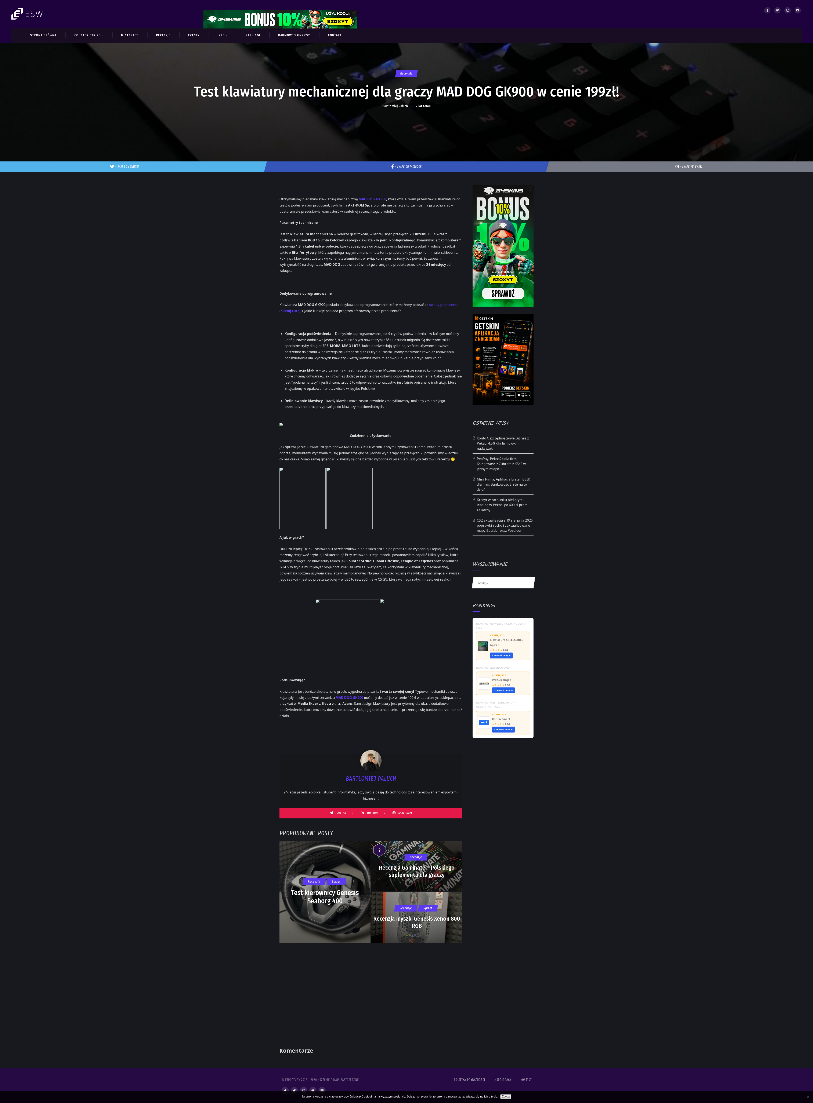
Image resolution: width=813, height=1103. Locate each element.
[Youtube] (798, 10)
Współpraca (503, 1080)
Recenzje (406, 73)
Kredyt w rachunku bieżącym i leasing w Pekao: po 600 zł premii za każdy (503, 504)
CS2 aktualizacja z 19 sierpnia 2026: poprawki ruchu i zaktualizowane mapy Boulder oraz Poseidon (505, 525)
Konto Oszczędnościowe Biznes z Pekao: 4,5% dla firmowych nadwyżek (503, 443)
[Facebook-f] (285, 1090)
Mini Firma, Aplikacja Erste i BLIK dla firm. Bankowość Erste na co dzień (503, 484)
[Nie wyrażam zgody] (808, 1097)
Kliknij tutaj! (291, 310)
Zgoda (506, 1096)
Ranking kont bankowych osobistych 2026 (495, 704)
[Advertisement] (406, 123)
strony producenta (443, 304)
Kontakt (526, 1080)
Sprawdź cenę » (501, 655)
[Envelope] (322, 1090)
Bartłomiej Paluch (395, 106)
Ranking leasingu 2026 (492, 667)
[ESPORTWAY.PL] (27, 14)
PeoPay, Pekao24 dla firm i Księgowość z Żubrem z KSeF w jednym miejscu (501, 463)
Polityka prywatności (469, 1080)
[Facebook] (767, 10)
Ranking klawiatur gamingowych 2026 (502, 625)
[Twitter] (777, 10)
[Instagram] (787, 10)
